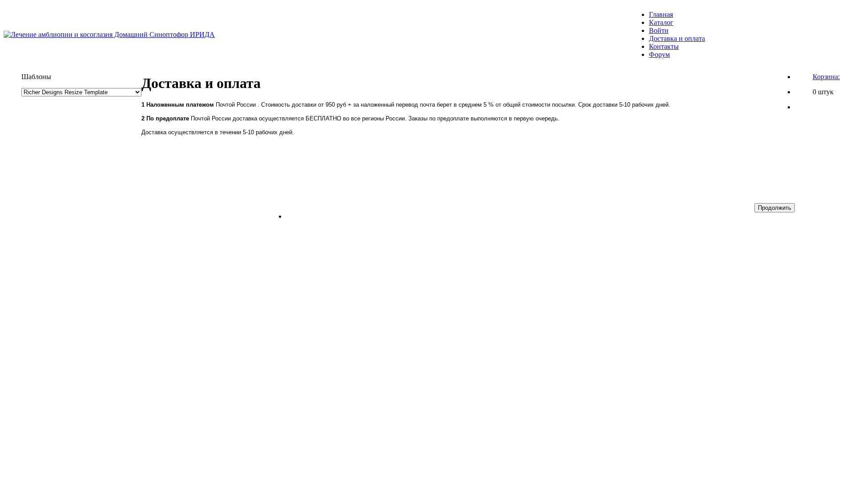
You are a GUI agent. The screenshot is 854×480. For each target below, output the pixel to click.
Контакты (664, 46)
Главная (661, 14)
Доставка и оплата (677, 38)
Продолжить (774, 207)
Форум (659, 54)
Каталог (661, 22)
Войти (659, 30)
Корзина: (826, 76)
